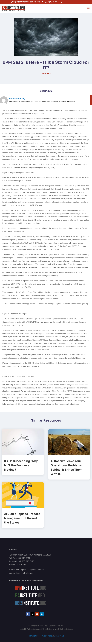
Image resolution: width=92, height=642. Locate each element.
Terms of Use (34, 635)
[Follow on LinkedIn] (42, 614)
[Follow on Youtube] (37, 614)
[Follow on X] (32, 614)
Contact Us (59, 635)
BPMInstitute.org (17, 98)
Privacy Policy (47, 635)
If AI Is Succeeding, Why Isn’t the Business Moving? (21, 465)
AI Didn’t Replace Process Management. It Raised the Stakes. (22, 518)
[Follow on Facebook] (28, 614)
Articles (46, 73)
